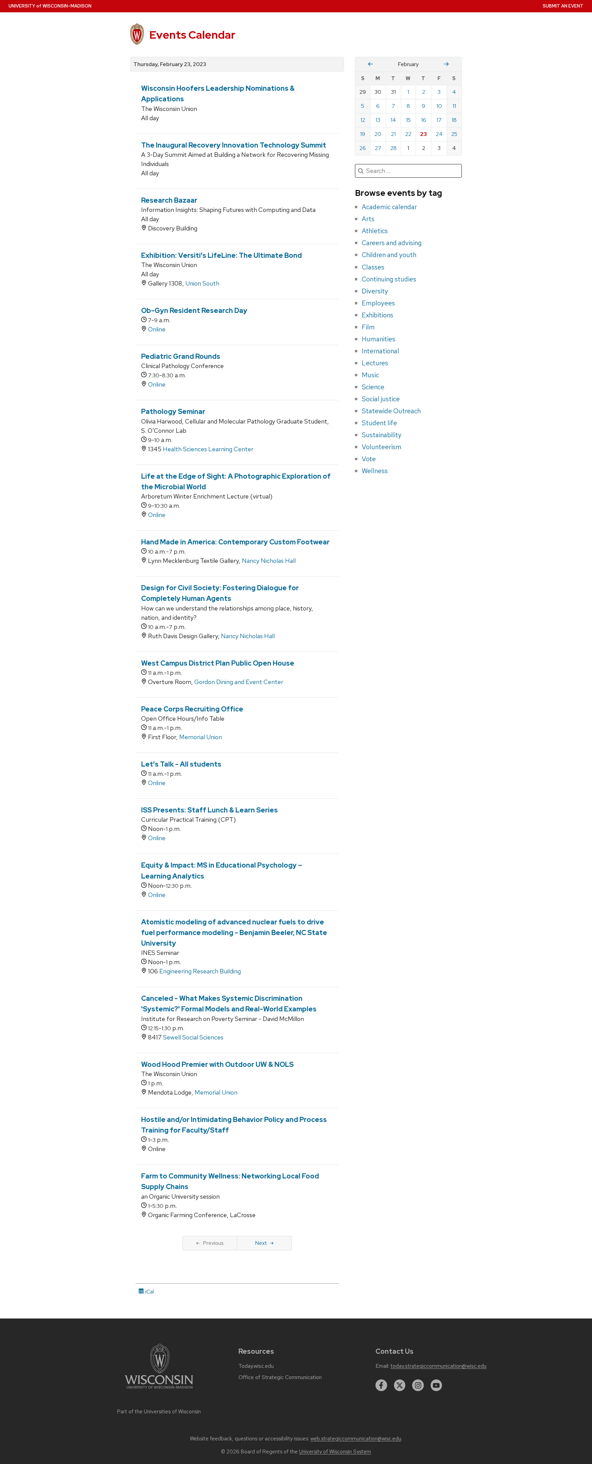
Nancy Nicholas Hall (269, 561)
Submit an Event (563, 6)
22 (408, 134)
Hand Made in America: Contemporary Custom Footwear (235, 542)
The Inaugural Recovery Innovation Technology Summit (233, 145)
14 (393, 120)
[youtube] (436, 1385)
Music (370, 374)
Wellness (375, 470)
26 (362, 148)
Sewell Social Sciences (193, 1037)
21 (393, 134)
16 (423, 120)
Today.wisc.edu (256, 1366)
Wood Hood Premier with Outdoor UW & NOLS (217, 1064)
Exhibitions (377, 315)
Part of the (159, 1411)
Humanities (378, 339)
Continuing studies (389, 279)
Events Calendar (192, 34)
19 (362, 134)
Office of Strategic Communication (280, 1377)
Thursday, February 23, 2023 (169, 64)
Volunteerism (382, 446)
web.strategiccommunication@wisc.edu (355, 1438)
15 (408, 120)
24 (439, 134)
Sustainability (382, 434)
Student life (379, 422)
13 (377, 120)
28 (393, 148)
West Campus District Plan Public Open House (217, 663)
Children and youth (389, 254)
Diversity (375, 291)
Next (261, 1243)
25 (454, 134)
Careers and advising (392, 242)
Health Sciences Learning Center (208, 449)
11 (454, 106)
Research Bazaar (169, 200)
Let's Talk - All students (181, 764)
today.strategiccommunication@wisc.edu (438, 1366)
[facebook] (381, 1385)
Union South (202, 283)
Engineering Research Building (200, 971)
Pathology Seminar (173, 411)
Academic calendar (389, 206)
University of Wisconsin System (335, 1451)
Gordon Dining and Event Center (238, 682)
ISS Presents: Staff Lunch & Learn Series (209, 810)
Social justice (381, 398)
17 (439, 120)
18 (454, 120)
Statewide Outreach (391, 410)
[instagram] (418, 1385)
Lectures (375, 362)
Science (373, 386)
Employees (378, 303)
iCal (149, 1291)
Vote (369, 458)
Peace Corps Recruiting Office (192, 709)
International (380, 350)
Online (156, 329)
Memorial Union (200, 737)
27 (378, 148)
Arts (368, 218)
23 (423, 134)
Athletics (375, 230)
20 (377, 134)
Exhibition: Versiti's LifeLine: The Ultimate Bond (221, 255)
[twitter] (400, 1385)
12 (362, 120)
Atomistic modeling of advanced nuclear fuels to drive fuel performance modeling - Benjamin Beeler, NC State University (234, 933)
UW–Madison (50, 6)
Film (368, 327)
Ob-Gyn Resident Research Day (194, 310)
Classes (373, 267)
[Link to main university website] (159, 1389)
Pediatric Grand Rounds (180, 356)
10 (439, 106)
